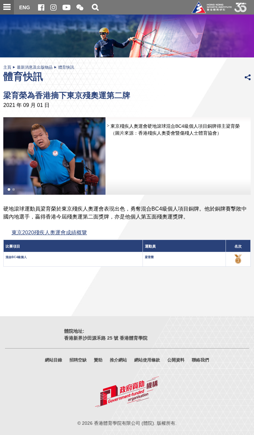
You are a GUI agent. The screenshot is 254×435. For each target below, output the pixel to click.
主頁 (7, 67)
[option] (127, 156)
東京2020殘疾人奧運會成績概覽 (49, 232)
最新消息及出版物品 (35, 67)
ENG (24, 7)
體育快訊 (66, 67)
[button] (79, 8)
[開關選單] (7, 7)
